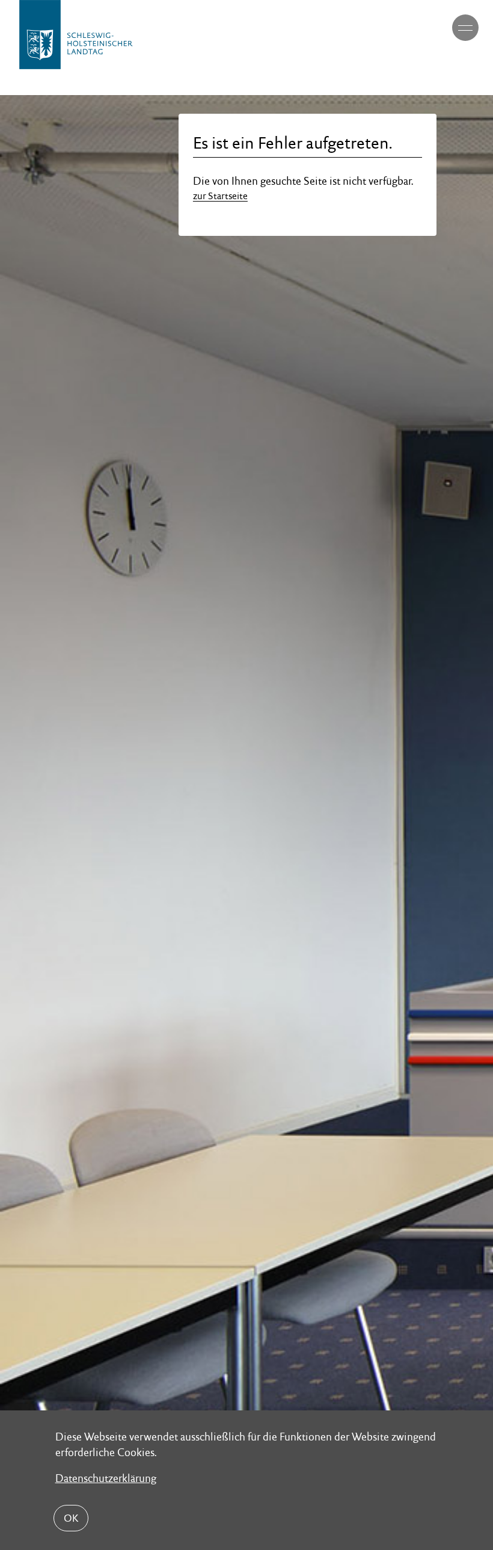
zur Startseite (220, 196)
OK (71, 1518)
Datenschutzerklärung (105, 1478)
